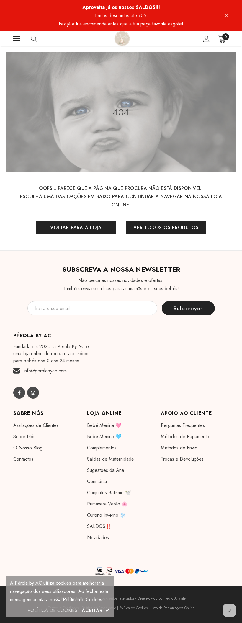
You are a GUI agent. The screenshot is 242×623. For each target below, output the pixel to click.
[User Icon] (206, 39)
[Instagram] (33, 393)
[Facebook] (19, 393)
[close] (227, 15)
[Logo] (122, 38)
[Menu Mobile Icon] (16, 38)
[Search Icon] (40, 38)
